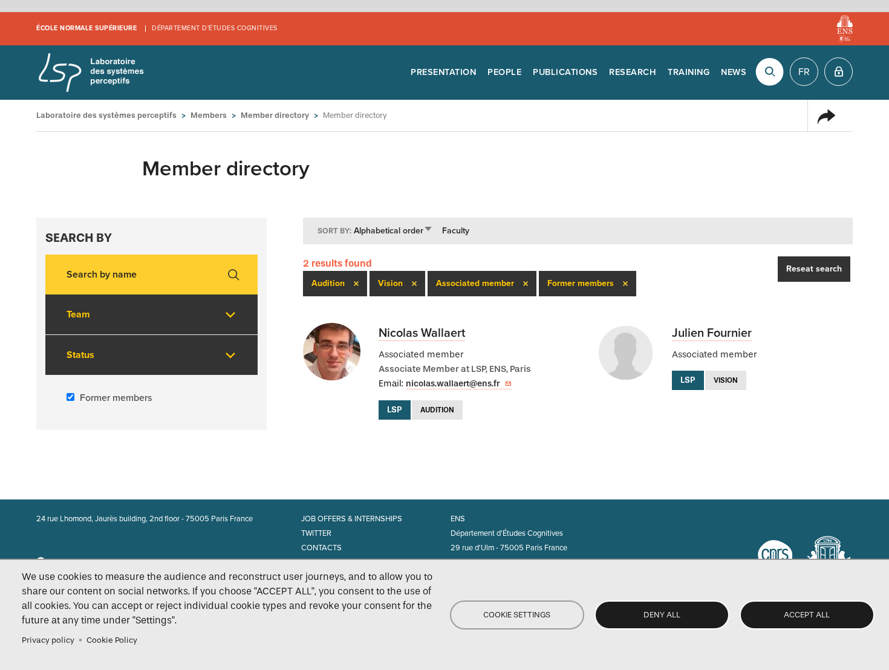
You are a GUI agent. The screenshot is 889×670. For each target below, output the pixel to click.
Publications (565, 72)
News (733, 72)
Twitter (316, 533)
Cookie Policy (111, 640)
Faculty (455, 231)
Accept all (807, 615)
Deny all (661, 615)
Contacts (321, 548)
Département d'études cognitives (215, 28)
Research (632, 72)
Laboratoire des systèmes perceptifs (90, 72)
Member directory (275, 115)
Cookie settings (516, 615)
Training (688, 72)
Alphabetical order (393, 231)
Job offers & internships (351, 519)
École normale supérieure (86, 28)
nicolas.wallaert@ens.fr (453, 384)
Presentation (443, 72)
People (504, 72)
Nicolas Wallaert (422, 333)
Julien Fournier (712, 333)
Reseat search (814, 269)
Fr (804, 72)
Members (208, 115)
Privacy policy (48, 640)
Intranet (838, 71)
